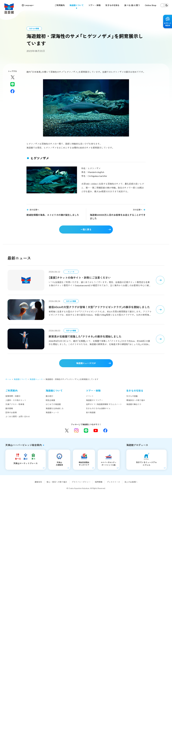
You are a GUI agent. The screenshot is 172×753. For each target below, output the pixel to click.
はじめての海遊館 (53, 404)
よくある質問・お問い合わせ (17, 416)
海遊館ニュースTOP (86, 363)
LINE (86, 430)
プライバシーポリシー (81, 482)
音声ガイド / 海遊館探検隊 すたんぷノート (104, 404)
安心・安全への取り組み (56, 482)
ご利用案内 (60, 5)
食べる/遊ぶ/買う (132, 5)
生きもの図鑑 (132, 396)
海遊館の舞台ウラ (133, 404)
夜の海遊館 (90, 412)
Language (29, 5)
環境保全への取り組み (135, 400)
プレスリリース (113, 482)
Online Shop (150, 5)
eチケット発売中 (167, 21)
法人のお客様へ (131, 482)
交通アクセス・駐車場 (14, 404)
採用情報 (98, 482)
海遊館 (9, 8)
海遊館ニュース (36, 379)
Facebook (105, 430)
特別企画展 (50, 400)
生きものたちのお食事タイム (98, 408)
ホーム (8, 379)
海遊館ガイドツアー (94, 400)
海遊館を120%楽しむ (55, 408)
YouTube (96, 430)
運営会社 (38, 482)
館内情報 (9, 408)
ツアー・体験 (94, 5)
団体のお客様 (11, 412)
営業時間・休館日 (12, 396)
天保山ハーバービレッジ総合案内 (23, 445)
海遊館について (76, 5)
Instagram (76, 430)
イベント (90, 396)
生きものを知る (112, 5)
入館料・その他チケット (15, 400)
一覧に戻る (86, 229)
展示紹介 (49, 396)
